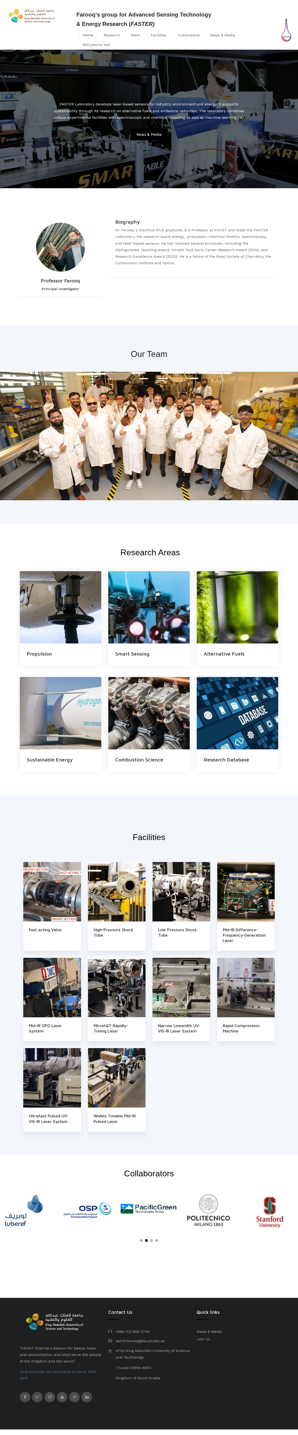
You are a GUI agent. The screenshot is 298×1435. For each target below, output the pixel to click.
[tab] (88, 35)
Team (135, 35)
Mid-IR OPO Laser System (45, 1028)
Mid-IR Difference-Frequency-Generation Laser (244, 935)
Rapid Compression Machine (241, 1028)
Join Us (203, 1339)
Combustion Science (139, 760)
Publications (189, 35)
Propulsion (39, 654)
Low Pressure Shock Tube (177, 932)
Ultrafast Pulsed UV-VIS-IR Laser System (49, 1118)
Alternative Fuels (224, 654)
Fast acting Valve (45, 929)
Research (112, 35)
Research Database (226, 760)
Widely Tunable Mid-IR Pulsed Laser (115, 1118)
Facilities (159, 35)
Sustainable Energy (50, 760)
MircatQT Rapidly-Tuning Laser (111, 1028)
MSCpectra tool (96, 44)
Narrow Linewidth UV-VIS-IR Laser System (179, 1028)
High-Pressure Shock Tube (113, 932)
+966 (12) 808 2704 (132, 1331)
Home (88, 35)
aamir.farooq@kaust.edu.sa (140, 1341)
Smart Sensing (132, 654)
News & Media (222, 35)
